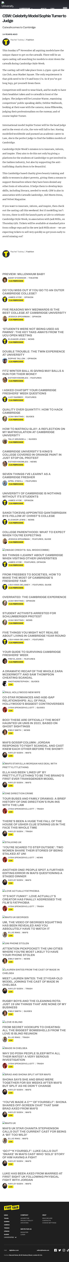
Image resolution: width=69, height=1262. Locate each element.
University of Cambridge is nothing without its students (31, 495)
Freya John (15, 659)
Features (36, 378)
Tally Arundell (17, 439)
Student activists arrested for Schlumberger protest (29, 615)
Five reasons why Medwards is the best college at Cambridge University (34, 311)
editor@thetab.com (43, 1250)
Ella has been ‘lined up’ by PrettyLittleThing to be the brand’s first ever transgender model (33, 775)
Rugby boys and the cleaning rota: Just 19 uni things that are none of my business (34, 1004)
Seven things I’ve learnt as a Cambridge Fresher (26, 475)
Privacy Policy (27, 1220)
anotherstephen (18, 681)
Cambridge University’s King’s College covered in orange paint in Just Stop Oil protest (32, 455)
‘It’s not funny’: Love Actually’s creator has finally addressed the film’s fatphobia (32, 899)
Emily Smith (14, 730)
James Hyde (15, 297)
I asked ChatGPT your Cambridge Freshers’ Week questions (29, 392)
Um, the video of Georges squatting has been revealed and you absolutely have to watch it (32, 925)
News (31, 339)
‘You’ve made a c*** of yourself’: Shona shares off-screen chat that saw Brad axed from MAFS (34, 1105)
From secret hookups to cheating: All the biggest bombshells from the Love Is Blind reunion (34, 1030)
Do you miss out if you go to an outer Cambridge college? (33, 292)
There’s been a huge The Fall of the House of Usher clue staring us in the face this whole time (33, 824)
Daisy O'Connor (17, 278)
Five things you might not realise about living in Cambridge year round (34, 634)
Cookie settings (49, 1223)
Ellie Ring (14, 932)
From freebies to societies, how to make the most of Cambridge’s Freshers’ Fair (31, 578)
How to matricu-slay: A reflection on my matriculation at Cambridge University (33, 432)
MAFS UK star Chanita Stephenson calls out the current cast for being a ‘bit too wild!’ (34, 1131)
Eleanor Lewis (17, 339)
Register (24, 1232)
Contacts (46, 1220)
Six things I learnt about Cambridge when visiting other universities (32, 557)
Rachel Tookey (17, 40)
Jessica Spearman (19, 317)
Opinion (28, 297)
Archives (24, 1223)
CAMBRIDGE (16, 281)
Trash (40, 809)
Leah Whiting (16, 417)
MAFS (28, 753)
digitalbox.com (14, 1250)
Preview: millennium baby (23, 274)
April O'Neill (15, 481)
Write (44, 8)
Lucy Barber (15, 397)
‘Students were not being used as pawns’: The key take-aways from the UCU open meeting (33, 332)
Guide (47, 539)
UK (11, 684)
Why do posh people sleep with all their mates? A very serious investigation (31, 1056)
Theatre (33, 278)
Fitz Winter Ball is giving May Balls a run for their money (33, 372)
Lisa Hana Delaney (19, 585)
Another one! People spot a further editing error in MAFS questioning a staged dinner (33, 873)
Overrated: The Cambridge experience (34, 597)
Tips (52, 8)
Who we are (47, 1218)
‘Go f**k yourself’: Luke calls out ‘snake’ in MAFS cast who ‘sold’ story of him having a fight (33, 1154)
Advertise (25, 1218)
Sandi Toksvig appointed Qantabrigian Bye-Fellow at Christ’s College (34, 514)
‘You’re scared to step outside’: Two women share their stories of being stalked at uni (32, 850)
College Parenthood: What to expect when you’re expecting (33, 533)
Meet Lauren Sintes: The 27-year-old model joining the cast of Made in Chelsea (32, 981)
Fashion (30, 40)
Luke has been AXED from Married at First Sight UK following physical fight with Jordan (32, 1177)
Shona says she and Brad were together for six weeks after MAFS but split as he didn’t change (32, 1083)
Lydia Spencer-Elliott (21, 708)
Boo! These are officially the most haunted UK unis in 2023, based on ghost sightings (31, 723)
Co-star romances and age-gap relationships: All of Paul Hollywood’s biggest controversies (33, 700)
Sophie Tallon (16, 358)
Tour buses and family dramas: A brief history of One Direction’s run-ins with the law (34, 802)
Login (23, 1234)
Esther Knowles (18, 378)
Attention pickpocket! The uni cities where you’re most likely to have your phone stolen (32, 952)
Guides (30, 417)
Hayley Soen (15, 753)
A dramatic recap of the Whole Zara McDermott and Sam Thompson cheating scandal (32, 674)
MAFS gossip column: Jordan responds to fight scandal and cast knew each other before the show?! (33, 746)
